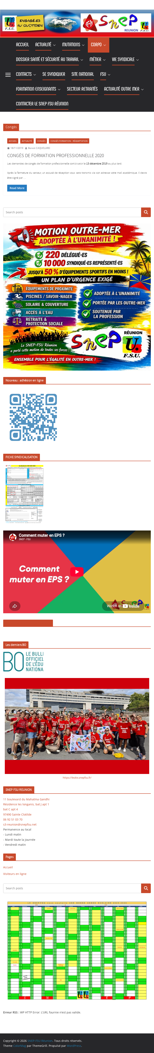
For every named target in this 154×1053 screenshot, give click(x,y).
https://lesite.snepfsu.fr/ (77, 777)
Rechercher (146, 212)
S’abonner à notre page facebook (28, 623)
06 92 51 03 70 (12, 819)
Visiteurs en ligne (14, 874)
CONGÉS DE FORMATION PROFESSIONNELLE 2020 (55, 156)
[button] (53, 45)
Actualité (27, 141)
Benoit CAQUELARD (39, 148)
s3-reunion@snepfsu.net (19, 824)
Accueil (13, 141)
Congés (41, 141)
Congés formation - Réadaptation (69, 141)
